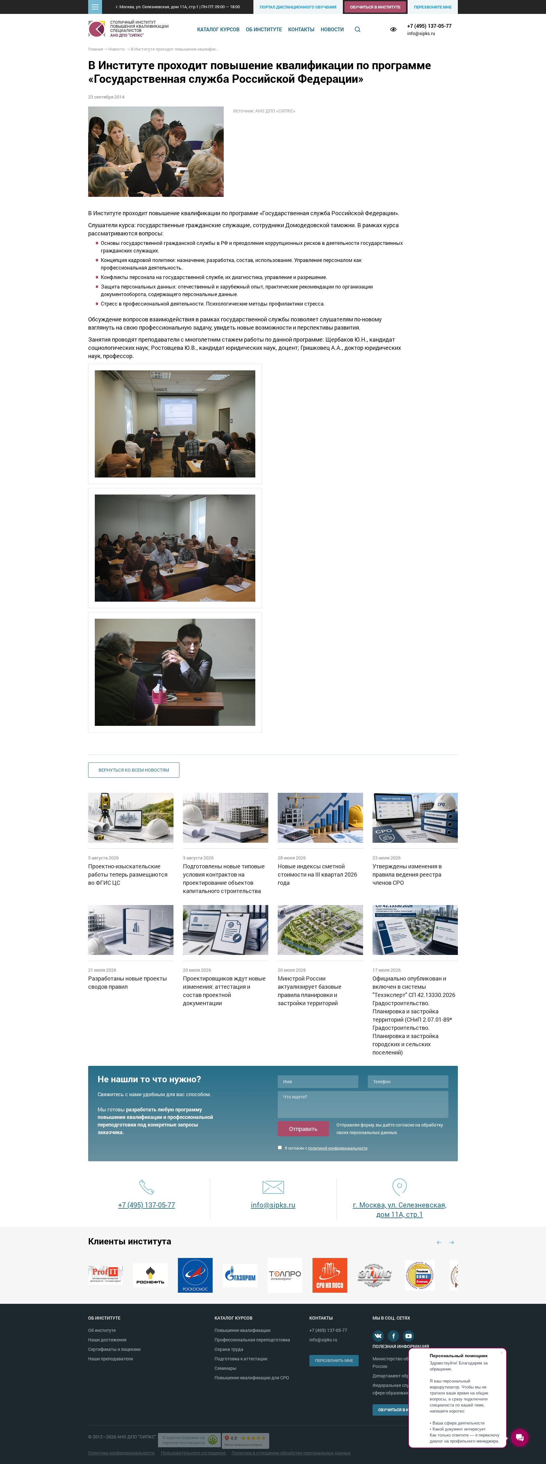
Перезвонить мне (334, 1360)
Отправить (303, 1129)
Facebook (393, 1336)
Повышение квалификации (242, 1330)
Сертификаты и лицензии (114, 1349)
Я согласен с (325, 1148)
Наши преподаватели (110, 1359)
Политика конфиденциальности (121, 1453)
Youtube (408, 1336)
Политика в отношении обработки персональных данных (291, 1453)
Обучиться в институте (375, 7)
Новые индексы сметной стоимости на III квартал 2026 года (317, 874)
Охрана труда (229, 1349)
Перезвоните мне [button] (433, 7)
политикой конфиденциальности (337, 1148)
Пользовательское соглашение (194, 1453)
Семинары (225, 1368)
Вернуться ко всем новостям (134, 770)
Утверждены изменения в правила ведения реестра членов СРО (407, 874)
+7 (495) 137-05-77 (429, 25)
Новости (332, 29)
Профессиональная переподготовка (252, 1340)
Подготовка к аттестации (241, 1359)
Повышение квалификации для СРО (252, 1378)
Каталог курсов (218, 29)
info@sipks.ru (421, 33)
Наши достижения (107, 1340)
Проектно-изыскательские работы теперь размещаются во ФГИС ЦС (127, 874)
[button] (95, 7)
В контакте (378, 1336)
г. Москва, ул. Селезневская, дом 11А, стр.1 (399, 1209)
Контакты (301, 29)
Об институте (264, 29)
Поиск (357, 29)
